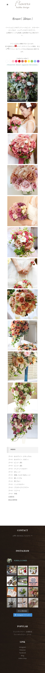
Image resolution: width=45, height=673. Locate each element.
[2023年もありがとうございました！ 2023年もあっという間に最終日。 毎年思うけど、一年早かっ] (33, 602)
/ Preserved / (11, 65)
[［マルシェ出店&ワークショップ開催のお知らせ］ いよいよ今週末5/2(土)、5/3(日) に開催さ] (22, 570)
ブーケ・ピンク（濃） (15, 466)
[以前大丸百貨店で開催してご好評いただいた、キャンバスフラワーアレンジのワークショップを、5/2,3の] (33, 570)
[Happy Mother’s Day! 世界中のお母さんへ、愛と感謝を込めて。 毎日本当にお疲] (33, 592)
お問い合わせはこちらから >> (22, 536)
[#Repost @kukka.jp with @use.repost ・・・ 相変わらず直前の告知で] (33, 581)
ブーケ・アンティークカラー (17, 469)
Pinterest (22, 650)
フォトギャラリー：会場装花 (22, 632)
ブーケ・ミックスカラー (16, 484)
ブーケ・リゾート (14, 490)
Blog (22, 656)
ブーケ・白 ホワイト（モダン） (18, 459)
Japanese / (26, 65)
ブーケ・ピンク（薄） (15, 463)
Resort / (19, 65)
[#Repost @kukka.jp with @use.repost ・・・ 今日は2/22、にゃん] (22, 602)
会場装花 (11, 497)
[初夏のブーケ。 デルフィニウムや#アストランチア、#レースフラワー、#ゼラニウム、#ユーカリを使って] (22, 592)
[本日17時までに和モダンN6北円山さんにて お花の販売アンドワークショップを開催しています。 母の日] (12, 570)
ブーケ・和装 (12, 494)
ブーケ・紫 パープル (15, 478)
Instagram (22, 647)
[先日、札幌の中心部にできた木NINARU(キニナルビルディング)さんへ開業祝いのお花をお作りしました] (12, 602)
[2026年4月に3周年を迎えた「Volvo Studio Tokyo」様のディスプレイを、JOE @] (22, 581)
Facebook (22, 653)
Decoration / (34, 65)
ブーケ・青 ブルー (14, 481)
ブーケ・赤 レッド (14, 472)
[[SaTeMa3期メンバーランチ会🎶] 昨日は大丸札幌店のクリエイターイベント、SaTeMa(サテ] (12, 592)
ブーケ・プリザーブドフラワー (18, 487)
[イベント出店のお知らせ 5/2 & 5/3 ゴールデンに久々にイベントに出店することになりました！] (12, 581)
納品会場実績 (12, 500)
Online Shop (22, 658)
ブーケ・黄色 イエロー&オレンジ (19, 475)
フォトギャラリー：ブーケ (22, 634)
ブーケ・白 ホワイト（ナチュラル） (20, 456)
